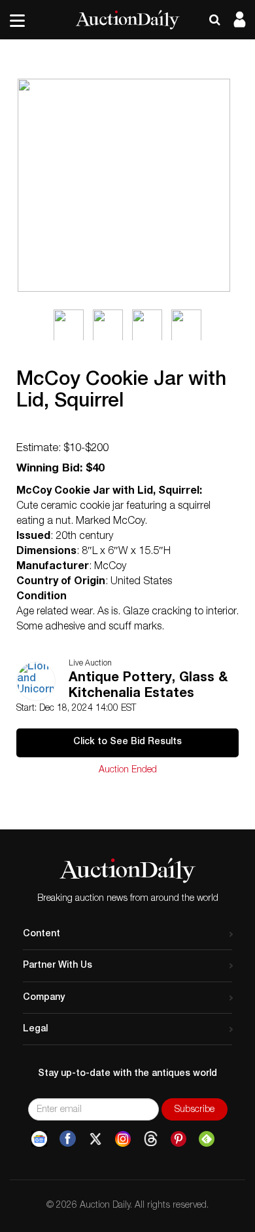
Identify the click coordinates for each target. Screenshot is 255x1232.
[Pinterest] (178, 1138)
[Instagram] (123, 1138)
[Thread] (150, 1138)
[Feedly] (206, 1138)
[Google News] (39, 1138)
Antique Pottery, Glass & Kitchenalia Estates (148, 686)
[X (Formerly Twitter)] (95, 1138)
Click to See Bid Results (127, 742)
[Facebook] (68, 1138)
